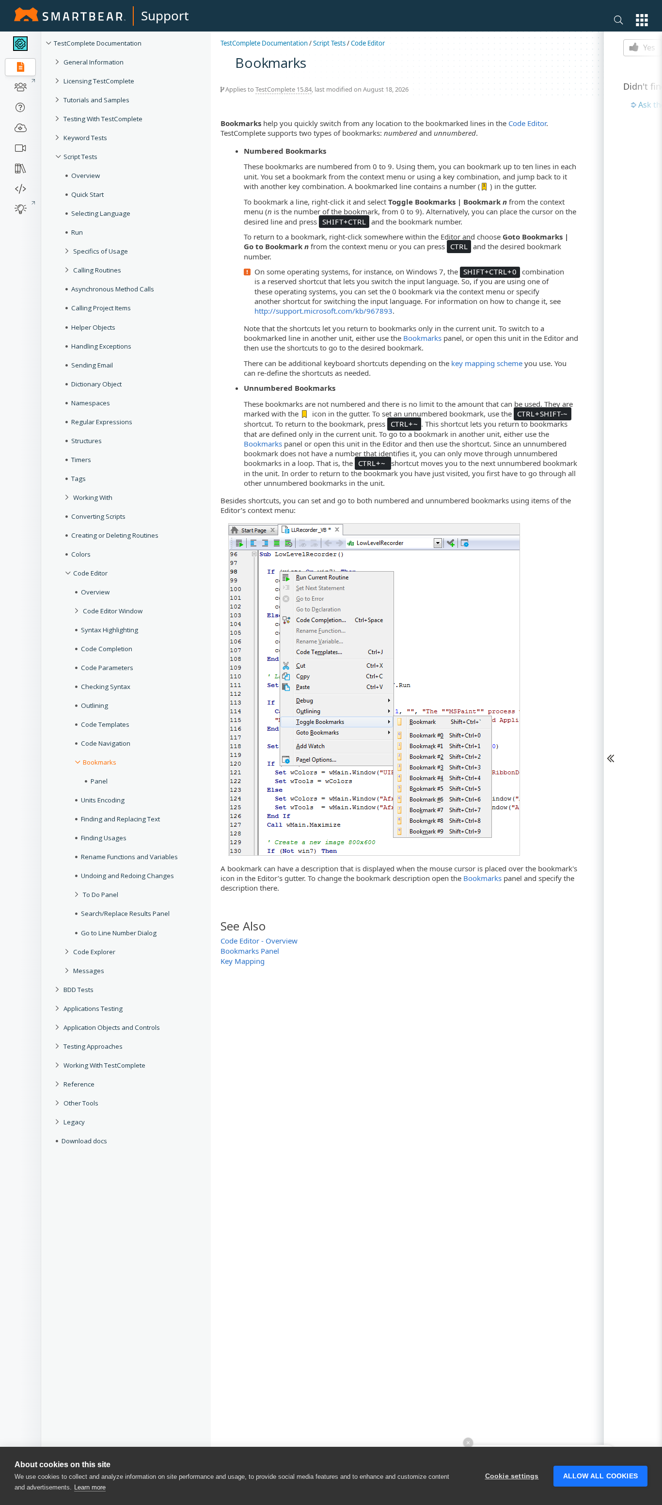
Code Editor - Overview (259, 940)
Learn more (90, 1487)
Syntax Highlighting (109, 629)
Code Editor (90, 573)
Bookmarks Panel (250, 951)
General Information (93, 62)
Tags (78, 478)
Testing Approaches (93, 1046)
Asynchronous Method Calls (112, 289)
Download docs (84, 1141)
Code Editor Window (112, 611)
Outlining (94, 705)
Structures (86, 440)
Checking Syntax (105, 686)
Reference (79, 1084)
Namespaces (90, 403)
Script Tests (80, 156)
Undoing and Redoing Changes (127, 875)
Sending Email (92, 365)
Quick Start (87, 194)
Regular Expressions (101, 421)
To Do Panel (100, 894)
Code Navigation (105, 743)
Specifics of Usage (100, 251)
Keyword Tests (85, 137)
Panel (99, 781)
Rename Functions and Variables (129, 856)
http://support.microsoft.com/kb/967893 (323, 311)
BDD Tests (78, 989)
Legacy (74, 1122)
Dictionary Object (96, 384)
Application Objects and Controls (111, 1027)
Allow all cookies (600, 1476)
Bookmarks (99, 762)
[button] (642, 20)
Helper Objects (93, 327)
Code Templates (105, 724)
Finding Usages (103, 837)
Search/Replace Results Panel (125, 913)
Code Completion (106, 648)
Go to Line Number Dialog (119, 933)
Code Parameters (107, 667)
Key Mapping (243, 961)
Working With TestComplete (104, 1065)
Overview (85, 175)
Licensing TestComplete (98, 81)
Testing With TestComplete (102, 118)
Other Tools (80, 1103)
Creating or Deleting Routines (114, 535)
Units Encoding (103, 800)
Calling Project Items (101, 308)
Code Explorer (94, 951)
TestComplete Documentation (98, 43)
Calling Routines (97, 270)
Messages (88, 970)
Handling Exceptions (101, 346)
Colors (81, 554)
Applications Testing (93, 1008)
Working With (92, 497)
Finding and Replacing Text (120, 819)
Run (77, 232)
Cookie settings (512, 1476)
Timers (81, 459)
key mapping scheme (486, 363)
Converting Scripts (98, 516)
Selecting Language (100, 213)
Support (165, 15)
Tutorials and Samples (96, 100)
